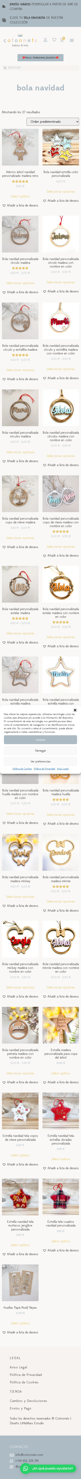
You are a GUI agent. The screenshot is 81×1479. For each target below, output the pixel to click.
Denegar (40, 750)
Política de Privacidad (44, 768)
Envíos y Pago (20, 1408)
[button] (75, 710)
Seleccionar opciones (61, 192)
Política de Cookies (22, 768)
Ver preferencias (41, 761)
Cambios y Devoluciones (28, 1401)
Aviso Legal (63, 768)
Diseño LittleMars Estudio (27, 1423)
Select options (20, 196)
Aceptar (40, 739)
